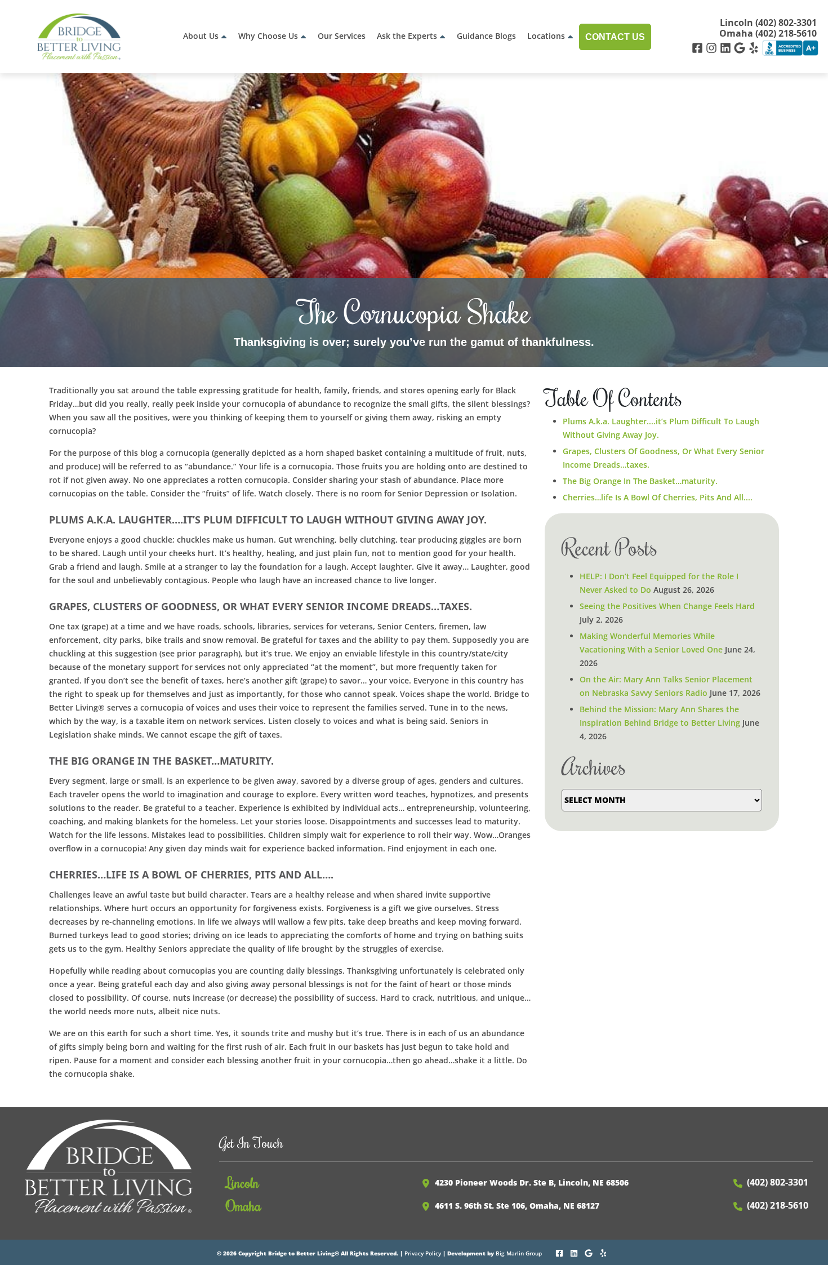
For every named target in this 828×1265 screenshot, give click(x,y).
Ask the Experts (407, 35)
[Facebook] (699, 47)
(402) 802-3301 (777, 1182)
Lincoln (242, 1182)
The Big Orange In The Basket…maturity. (640, 481)
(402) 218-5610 (777, 1205)
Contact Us (615, 37)
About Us (201, 35)
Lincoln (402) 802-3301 (768, 22)
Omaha (243, 1205)
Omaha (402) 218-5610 (768, 33)
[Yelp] (755, 47)
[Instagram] (713, 47)
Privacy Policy (422, 1253)
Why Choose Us (268, 35)
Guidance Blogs (486, 35)
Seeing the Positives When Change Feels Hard (667, 606)
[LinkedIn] (727, 47)
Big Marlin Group (519, 1253)
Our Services (342, 35)
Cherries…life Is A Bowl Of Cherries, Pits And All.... (658, 497)
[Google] (741, 47)
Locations (546, 35)
